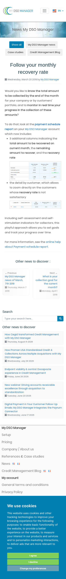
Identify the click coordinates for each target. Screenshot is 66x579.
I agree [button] (33, 555)
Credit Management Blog (45, 52)
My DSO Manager (50, 79)
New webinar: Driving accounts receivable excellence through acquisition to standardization (30, 390)
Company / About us (18, 449)
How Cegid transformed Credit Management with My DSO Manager (32, 338)
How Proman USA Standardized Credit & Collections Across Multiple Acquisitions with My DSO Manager (33, 355)
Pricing (7, 442)
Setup (6, 435)
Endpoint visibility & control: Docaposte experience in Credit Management (28, 372)
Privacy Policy (12, 492)
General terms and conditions (25, 485)
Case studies (15, 52)
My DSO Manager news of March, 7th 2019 (15, 282)
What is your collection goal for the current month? (46, 283)
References (11, 456)
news (41, 44)
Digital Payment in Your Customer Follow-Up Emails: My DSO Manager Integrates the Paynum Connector (33, 409)
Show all (16, 44)
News (6, 463)
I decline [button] (33, 562)
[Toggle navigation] (44, 11)
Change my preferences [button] (33, 568)
